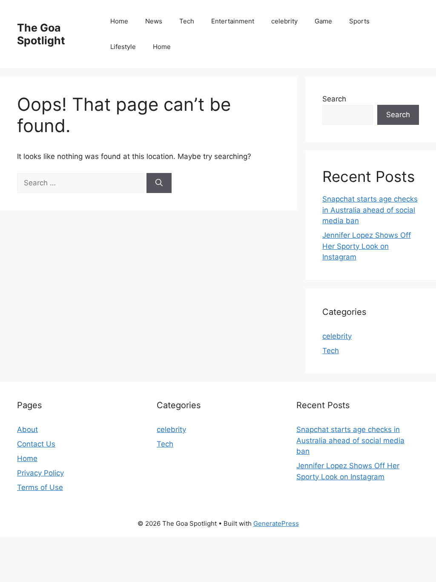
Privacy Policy (40, 473)
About (27, 429)
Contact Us (36, 444)
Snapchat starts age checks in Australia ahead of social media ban (370, 210)
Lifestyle (123, 47)
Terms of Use (40, 487)
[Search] (159, 183)
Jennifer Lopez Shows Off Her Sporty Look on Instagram (366, 246)
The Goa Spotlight (41, 34)
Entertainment (232, 21)
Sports (359, 21)
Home (119, 21)
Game (323, 21)
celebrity (284, 21)
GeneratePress (276, 523)
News (153, 21)
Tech (186, 21)
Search (334, 99)
